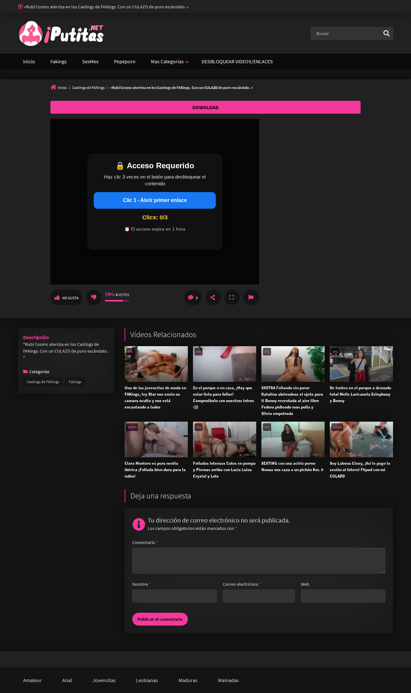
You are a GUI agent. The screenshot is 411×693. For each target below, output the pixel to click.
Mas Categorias (167, 61)
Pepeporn (125, 61)
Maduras (188, 680)
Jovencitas (104, 680)
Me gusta (70, 297)
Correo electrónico (242, 584)
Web (305, 584)
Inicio (29, 61)
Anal (67, 680)
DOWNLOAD (205, 107)
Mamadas (228, 680)
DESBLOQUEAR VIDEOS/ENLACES (237, 61)
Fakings (58, 61)
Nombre (141, 584)
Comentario (145, 542)
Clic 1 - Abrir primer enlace (155, 200)
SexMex (90, 61)
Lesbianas (147, 680)
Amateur (32, 680)
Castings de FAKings (88, 87)
